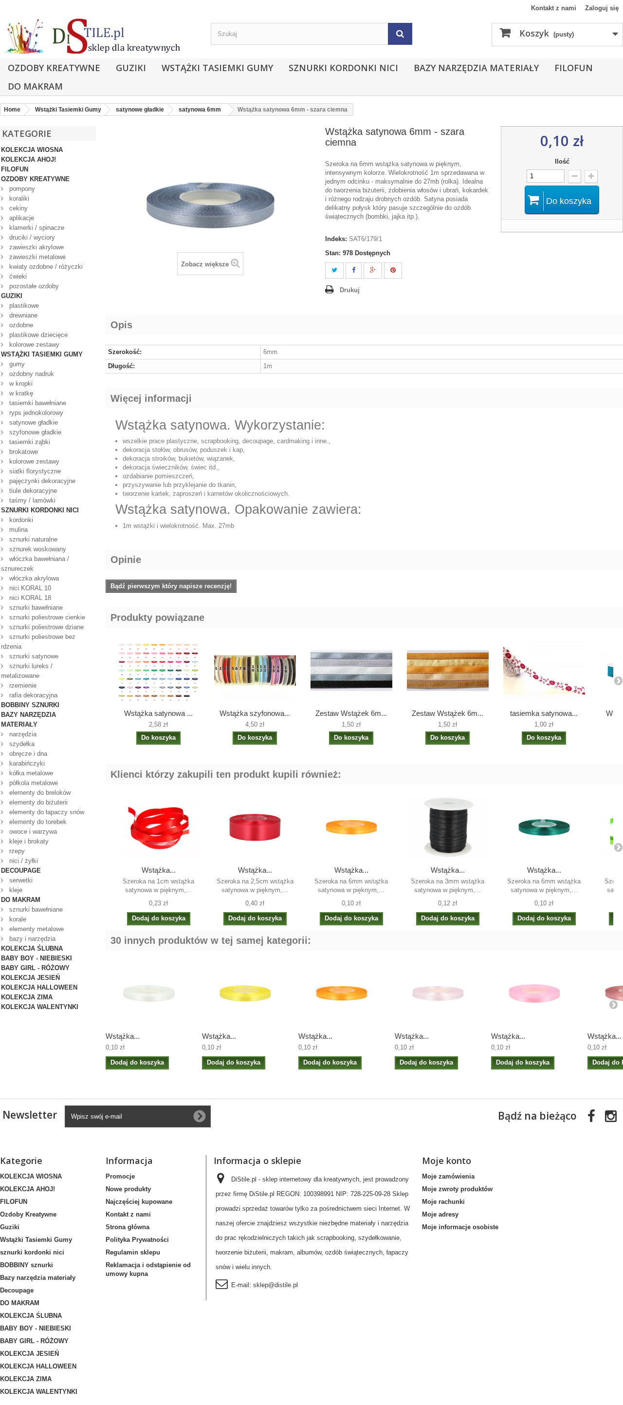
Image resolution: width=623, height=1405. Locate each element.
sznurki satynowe (32, 656)
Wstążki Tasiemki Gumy (217, 68)
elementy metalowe (35, 929)
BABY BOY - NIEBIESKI (36, 958)
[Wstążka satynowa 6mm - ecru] (149, 993)
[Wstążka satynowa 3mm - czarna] (447, 827)
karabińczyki (26, 763)
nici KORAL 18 (29, 597)
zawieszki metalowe (36, 257)
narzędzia (22, 734)
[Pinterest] (393, 270)
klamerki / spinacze (35, 227)
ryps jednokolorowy (35, 412)
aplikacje (20, 218)
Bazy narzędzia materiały (476, 68)
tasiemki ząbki (28, 442)
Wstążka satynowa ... (158, 713)
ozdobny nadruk (30, 373)
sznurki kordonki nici (343, 68)
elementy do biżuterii (37, 802)
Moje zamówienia (448, 1176)
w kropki (20, 383)
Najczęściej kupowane (139, 1201)
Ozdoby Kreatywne (54, 68)
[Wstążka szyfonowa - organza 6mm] (255, 670)
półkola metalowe (32, 783)
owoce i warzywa (32, 831)
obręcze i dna (27, 753)
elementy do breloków (39, 792)
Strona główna (127, 1227)
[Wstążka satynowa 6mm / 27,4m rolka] (158, 670)
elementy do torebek (37, 821)
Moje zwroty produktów (457, 1189)
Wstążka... (159, 870)
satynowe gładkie (32, 422)
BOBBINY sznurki (30, 705)
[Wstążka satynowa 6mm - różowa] (534, 993)
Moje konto (446, 1160)
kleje (14, 890)
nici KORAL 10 (29, 588)
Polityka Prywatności (137, 1239)
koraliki (18, 198)
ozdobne (20, 325)
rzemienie (22, 685)
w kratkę (20, 393)
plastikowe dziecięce (37, 334)
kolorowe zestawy (33, 344)
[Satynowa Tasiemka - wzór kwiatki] (544, 670)
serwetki (20, 880)
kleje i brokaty (28, 841)
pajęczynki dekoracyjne (41, 481)
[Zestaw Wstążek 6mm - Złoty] (447, 670)
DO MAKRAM (35, 86)
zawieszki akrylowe (35, 247)
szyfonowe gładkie (34, 432)
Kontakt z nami (553, 8)
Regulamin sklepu (133, 1252)
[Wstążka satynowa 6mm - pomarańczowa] (351, 827)
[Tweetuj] (334, 270)
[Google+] (373, 270)
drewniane (22, 315)
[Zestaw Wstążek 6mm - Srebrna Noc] (351, 670)
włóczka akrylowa (33, 578)
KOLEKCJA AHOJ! (28, 159)
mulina (17, 529)
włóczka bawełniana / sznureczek (35, 563)
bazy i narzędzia (31, 938)
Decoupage (21, 870)
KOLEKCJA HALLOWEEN (39, 987)
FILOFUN (573, 68)
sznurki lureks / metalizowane (27, 670)
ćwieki (17, 276)
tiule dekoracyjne (32, 490)
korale (16, 919)
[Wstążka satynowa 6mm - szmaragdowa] (544, 827)
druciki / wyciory (31, 237)
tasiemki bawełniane (36, 403)
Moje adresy (440, 1214)
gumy (16, 364)
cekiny (17, 208)
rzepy (16, 851)
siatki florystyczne (34, 471)
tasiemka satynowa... (544, 713)
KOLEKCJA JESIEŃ (30, 977)
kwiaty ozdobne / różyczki (45, 266)
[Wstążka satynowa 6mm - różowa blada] (438, 993)
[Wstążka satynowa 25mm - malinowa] (255, 827)
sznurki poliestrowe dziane (45, 627)
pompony (21, 188)
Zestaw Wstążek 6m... (351, 713)
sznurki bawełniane (35, 607)
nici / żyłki (22, 860)
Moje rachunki (443, 1201)
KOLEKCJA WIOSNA (32, 149)
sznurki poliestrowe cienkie (46, 617)
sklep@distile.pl (275, 1285)
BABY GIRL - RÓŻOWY (35, 968)
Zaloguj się (602, 8)
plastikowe (23, 305)
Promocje (120, 1176)
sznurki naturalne (32, 539)
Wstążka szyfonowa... (255, 713)
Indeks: (336, 239)
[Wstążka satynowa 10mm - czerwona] (158, 827)
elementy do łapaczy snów (45, 812)
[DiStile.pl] (100, 36)
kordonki (20, 520)
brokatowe (22, 451)
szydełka (21, 744)
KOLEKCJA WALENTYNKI (39, 1007)
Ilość (562, 161)
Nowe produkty (128, 1189)
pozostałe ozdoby (33, 286)
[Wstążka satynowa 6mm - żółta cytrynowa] (245, 993)
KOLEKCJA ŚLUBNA (32, 948)
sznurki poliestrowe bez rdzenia (38, 641)
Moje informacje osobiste (460, 1227)
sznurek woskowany (36, 549)
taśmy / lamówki (31, 500)
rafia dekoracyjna (32, 695)
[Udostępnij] (354, 270)
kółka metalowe (30, 773)
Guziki (131, 68)
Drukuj (350, 290)
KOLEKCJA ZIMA (27, 997)
